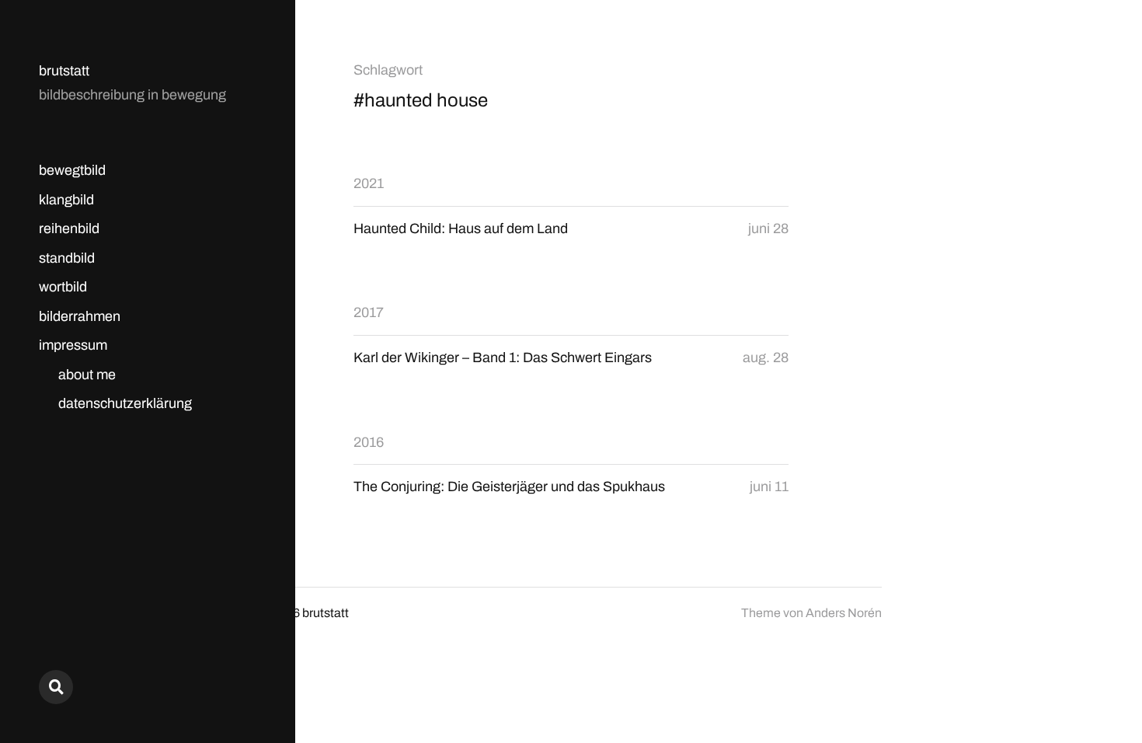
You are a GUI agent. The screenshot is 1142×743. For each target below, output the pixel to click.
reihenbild (69, 228)
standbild (67, 258)
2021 (368, 183)
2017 (368, 312)
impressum (73, 345)
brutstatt (64, 70)
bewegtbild (72, 170)
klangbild (66, 200)
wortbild (63, 287)
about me (87, 374)
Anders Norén (844, 612)
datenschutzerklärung (125, 403)
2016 (368, 442)
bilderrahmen (79, 316)
